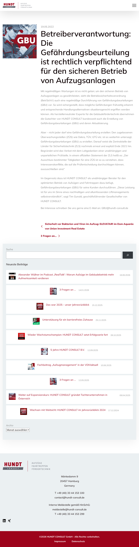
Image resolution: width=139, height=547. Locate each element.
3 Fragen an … (67, 289)
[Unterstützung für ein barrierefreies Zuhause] (36, 322)
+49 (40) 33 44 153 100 (70, 492)
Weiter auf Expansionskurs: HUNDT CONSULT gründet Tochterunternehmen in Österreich (62, 396)
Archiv (9, 425)
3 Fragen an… (49, 235)
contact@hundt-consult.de (69, 497)
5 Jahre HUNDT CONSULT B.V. (67, 349)
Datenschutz (78, 541)
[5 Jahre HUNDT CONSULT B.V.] (44, 352)
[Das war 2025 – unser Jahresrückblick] (40, 307)
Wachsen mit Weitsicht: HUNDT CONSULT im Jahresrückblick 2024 (67, 410)
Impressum (60, 541)
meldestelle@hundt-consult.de (69, 509)
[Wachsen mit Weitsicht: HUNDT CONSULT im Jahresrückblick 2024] (23, 412)
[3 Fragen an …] (53, 292)
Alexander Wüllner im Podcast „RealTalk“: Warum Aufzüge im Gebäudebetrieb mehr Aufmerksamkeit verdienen (66, 276)
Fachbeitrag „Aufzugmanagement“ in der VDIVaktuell (67, 364)
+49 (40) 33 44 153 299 (70, 514)
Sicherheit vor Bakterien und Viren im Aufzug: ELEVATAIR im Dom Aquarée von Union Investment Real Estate (89, 226)
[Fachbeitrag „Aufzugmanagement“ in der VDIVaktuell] (31, 367)
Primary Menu (134, 5)
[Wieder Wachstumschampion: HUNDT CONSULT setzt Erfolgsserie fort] (21, 337)
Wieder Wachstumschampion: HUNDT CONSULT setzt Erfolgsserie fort (68, 334)
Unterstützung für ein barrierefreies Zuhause (67, 319)
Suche (9, 249)
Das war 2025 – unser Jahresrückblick (67, 304)
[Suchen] (128, 255)
